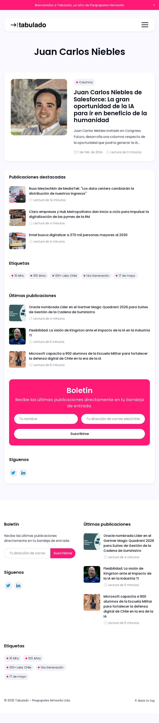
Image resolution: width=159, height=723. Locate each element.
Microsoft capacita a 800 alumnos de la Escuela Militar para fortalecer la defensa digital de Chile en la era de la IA (88, 356)
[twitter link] (13, 473)
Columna (86, 82)
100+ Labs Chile (66, 276)
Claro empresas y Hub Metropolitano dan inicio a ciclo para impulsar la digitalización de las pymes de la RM (89, 214)
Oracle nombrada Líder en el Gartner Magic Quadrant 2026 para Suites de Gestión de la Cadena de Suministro (88, 309)
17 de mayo (127, 276)
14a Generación (98, 276)
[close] (154, 5)
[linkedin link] (23, 473)
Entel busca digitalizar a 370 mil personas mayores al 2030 (78, 235)
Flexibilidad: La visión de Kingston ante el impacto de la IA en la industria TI (127, 573)
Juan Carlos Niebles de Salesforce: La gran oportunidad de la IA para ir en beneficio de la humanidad (110, 106)
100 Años (39, 276)
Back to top (146, 701)
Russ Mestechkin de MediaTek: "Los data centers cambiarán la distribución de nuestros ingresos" (81, 191)
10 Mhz (19, 276)
